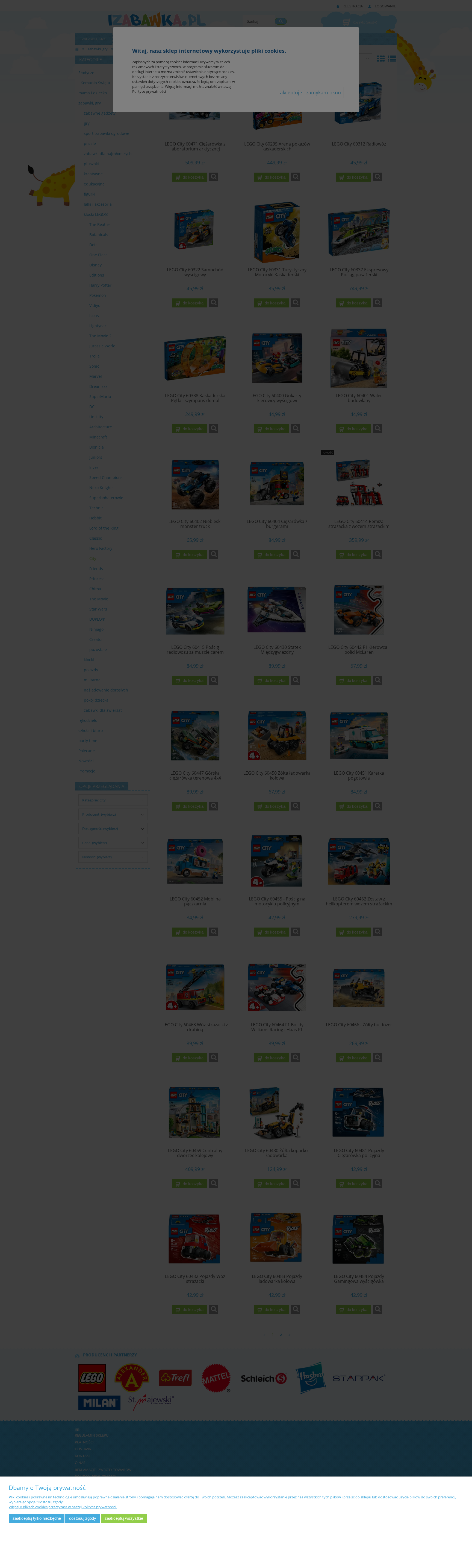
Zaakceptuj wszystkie (124, 1518)
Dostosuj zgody (82, 1518)
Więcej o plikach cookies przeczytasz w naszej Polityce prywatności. (63, 1506)
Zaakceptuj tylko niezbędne (37, 1518)
